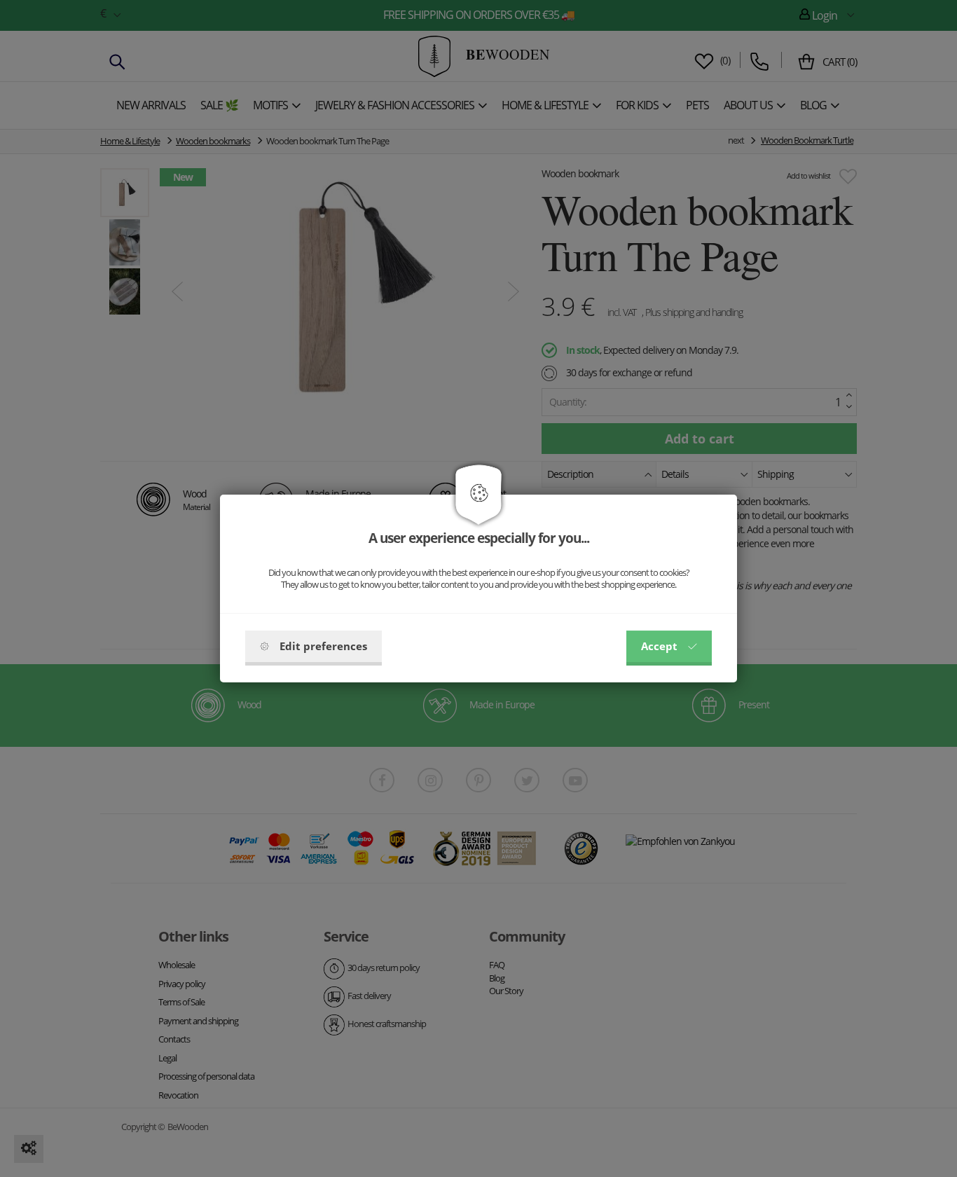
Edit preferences (323, 646)
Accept (659, 646)
